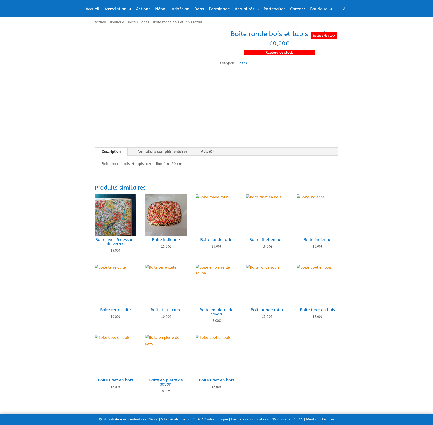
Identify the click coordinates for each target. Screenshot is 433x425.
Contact (297, 9)
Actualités (244, 9)
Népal (161, 9)
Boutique (318, 9)
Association (115, 9)
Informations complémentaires (160, 151)
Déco (132, 22)
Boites (144, 22)
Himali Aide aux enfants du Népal (130, 419)
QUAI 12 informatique (210, 419)
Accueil (92, 9)
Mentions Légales (320, 419)
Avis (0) (207, 151)
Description (111, 151)
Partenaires (274, 9)
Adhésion (180, 9)
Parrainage (219, 9)
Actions (143, 9)
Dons (199, 9)
